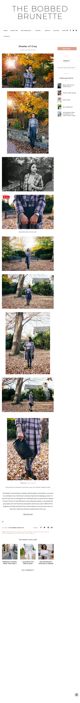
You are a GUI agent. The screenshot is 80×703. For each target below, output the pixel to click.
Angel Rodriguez (30, 483)
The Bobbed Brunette (40, 12)
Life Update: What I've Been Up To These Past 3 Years (69, 114)
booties (9, 532)
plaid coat (20, 533)
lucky (4, 533)
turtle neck (29, 533)
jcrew (29, 532)
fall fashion (17, 532)
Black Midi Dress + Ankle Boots (69, 85)
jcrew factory (38, 532)
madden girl (11, 533)
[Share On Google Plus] (52, 527)
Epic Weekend (67, 107)
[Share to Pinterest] (48, 527)
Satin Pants (66, 100)
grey (25, 532)
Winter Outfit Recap (69, 93)
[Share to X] (44, 527)
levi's (47, 532)
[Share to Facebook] (40, 527)
